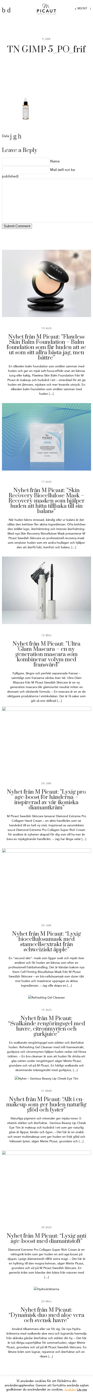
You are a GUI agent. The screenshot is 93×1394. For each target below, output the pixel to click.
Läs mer (82, 1389)
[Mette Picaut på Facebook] (3, 10)
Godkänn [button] (70, 1389)
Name (55, 161)
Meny (81, 8)
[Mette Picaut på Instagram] (9, 10)
